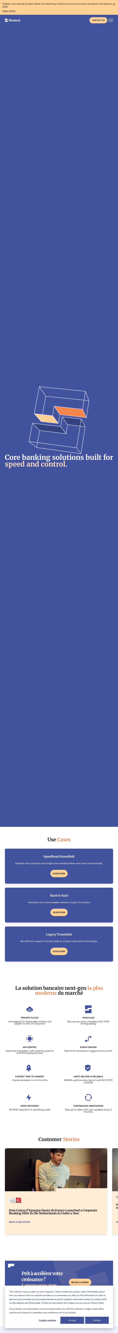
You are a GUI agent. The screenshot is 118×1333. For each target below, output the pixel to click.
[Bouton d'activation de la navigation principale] (110, 20)
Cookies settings (47, 1320)
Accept (72, 1320)
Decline (97, 1320)
